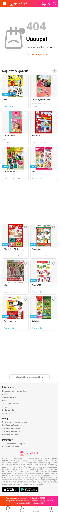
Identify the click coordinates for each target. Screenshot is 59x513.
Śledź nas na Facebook (12, 425)
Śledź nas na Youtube (11, 431)
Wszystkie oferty (9, 397)
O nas (4, 407)
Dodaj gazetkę (8, 410)
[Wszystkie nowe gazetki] (54, 71)
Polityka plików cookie (35, 503)
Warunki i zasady (38, 501)
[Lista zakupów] (48, 3)
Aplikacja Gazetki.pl (10, 404)
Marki (4, 401)
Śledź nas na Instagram (11, 428)
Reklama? (6, 394)
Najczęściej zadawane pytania (14, 391)
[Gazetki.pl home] (18, 3)
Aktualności (7, 413)
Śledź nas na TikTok (10, 435)
